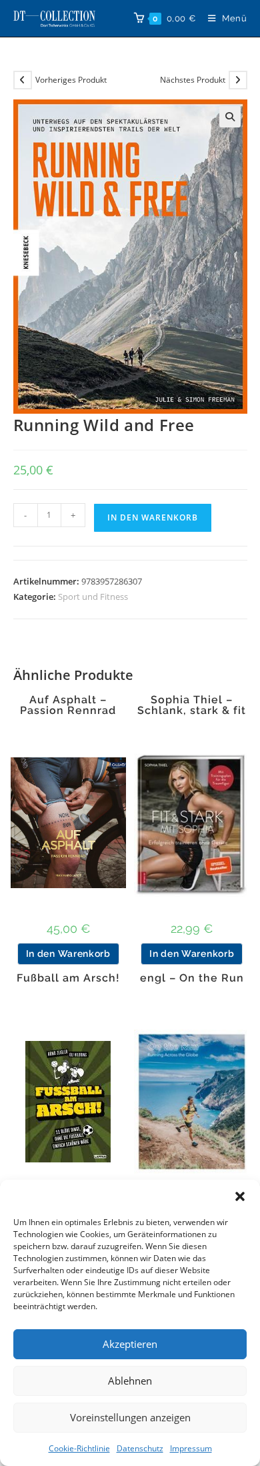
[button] (240, 1196)
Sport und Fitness (93, 597)
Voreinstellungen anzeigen (130, 1417)
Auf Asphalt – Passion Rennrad (68, 705)
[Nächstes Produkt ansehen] (238, 80)
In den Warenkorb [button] (68, 953)
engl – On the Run (192, 978)
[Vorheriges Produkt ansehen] (22, 80)
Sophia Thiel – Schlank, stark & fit (191, 705)
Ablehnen (130, 1380)
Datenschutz (140, 1448)
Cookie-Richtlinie (79, 1448)
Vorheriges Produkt (71, 79)
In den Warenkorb (152, 517)
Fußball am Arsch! (68, 978)
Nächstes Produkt (192, 79)
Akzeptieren (130, 1344)
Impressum (191, 1448)
